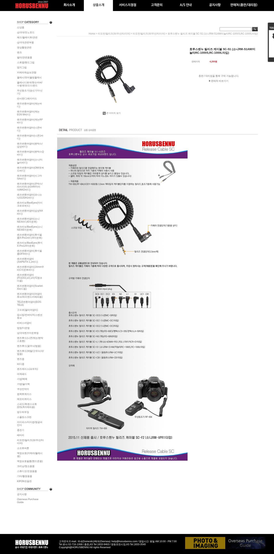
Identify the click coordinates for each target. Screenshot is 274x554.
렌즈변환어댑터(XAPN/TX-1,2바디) (27, 260)
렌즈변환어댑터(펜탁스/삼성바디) (30, 145)
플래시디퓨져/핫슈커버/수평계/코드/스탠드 (29, 84)
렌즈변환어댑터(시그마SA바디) (29, 177)
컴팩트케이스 (24, 394)
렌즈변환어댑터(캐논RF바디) (30, 121)
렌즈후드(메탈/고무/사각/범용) (30, 352)
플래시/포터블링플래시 (29, 77)
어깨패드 (22, 374)
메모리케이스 (24, 399)
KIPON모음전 (24, 481)
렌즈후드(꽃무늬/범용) (29, 346)
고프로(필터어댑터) (27, 310)
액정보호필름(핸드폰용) (30, 461)
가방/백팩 (22, 379)
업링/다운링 (23, 328)
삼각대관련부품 (25, 42)
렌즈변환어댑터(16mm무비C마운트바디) (30, 268)
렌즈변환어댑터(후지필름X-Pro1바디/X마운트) (29, 236)
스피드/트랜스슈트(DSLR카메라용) (27, 406)
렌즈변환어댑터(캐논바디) (29, 105)
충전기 (20, 430)
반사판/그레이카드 (27, 98)
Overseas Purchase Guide (28, 501)
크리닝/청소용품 (26, 466)
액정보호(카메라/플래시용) (30, 455)
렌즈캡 (20, 359)
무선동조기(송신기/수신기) (30, 92)
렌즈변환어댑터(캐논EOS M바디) (28, 113)
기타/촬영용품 (24, 476)
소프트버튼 (23, 448)
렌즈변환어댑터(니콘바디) (29, 129)
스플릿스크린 (24, 417)
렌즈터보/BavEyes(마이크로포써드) (30, 204)
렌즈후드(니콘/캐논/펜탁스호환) (30, 339)
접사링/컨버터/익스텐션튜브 (29, 316)
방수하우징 (23, 412)
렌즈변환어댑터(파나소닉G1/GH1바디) (29, 196)
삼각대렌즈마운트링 (28, 333)
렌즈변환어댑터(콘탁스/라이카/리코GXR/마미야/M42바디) (30, 186)
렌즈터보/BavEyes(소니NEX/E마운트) (30, 228)
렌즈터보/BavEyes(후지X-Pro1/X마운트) (30, 244)
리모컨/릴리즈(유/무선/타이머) (30, 442)
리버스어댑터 (24, 323)
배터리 (20, 435)
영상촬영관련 (24, 47)
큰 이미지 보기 (113, 113)
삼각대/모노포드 (26, 32)
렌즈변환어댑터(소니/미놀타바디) (30, 161)
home (92, 33)
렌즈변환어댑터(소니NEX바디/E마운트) (28, 220)
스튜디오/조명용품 (27, 471)
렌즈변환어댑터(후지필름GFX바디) (29, 252)
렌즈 (19, 52)
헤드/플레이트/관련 (27, 37)
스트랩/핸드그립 (26, 62)
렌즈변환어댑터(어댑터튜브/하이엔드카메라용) (30, 295)
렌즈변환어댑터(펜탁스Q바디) (30, 153)
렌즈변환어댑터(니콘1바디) (30, 137)
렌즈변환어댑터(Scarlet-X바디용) (30, 287)
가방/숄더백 (23, 384)
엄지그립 (22, 67)
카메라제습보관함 (26, 72)
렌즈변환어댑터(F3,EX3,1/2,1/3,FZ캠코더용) (29, 277)
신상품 (20, 27)
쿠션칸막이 (23, 389)
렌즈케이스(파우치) (27, 369)
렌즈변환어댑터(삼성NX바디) (30, 212)
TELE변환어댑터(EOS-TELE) (29, 303)
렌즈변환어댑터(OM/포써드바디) (30, 169)
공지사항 (22, 494)
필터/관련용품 (24, 57)
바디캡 (20, 364)
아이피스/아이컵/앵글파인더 (29, 424)
